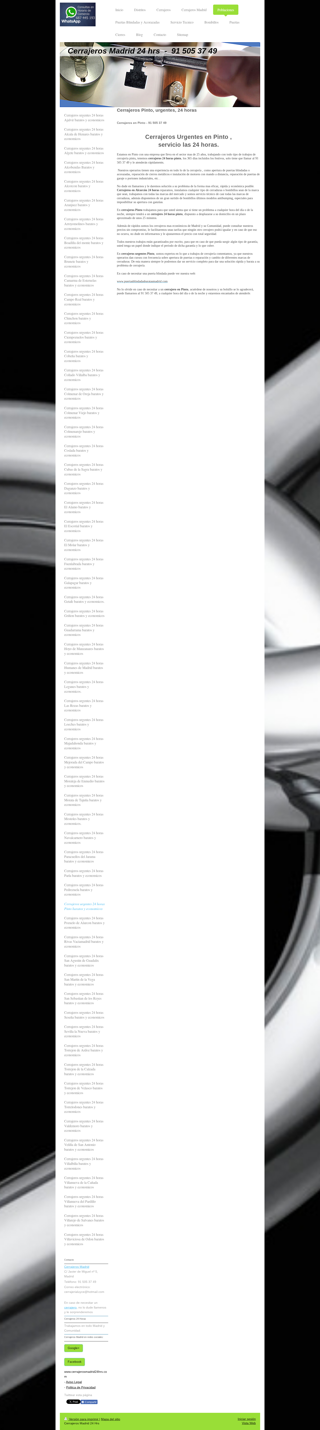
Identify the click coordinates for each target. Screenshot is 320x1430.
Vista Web (249, 1423)
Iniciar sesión (247, 1419)
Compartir (90, 1402)
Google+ (73, 1348)
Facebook (74, 1361)
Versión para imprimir (83, 1419)
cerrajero (70, 1307)
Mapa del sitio (110, 1419)
